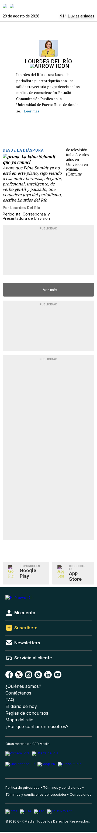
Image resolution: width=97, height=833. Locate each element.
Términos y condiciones (62, 787)
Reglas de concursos (26, 713)
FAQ (9, 699)
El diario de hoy (21, 706)
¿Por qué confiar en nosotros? (36, 726)
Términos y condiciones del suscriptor (35, 794)
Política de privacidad (22, 787)
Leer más (31, 111)
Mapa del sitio (19, 719)
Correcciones (80, 794)
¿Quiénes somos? (23, 686)
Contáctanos (18, 693)
